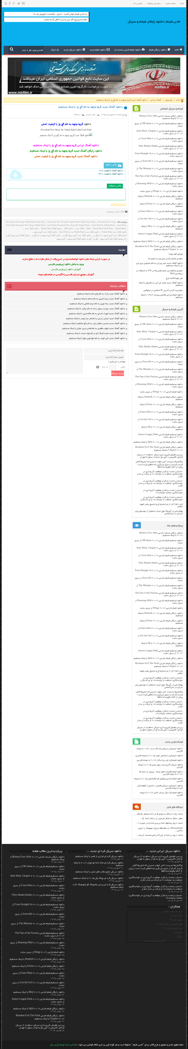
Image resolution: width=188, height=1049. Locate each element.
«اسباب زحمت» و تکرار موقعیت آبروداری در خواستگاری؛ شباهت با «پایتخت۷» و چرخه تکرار (161, 498)
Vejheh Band (120, 228)
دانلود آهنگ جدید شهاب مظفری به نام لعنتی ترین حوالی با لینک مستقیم (93, 328)
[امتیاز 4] (121, 204)
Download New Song (106, 222)
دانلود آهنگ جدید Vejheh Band (114, 232)
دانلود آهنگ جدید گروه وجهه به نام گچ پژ (110, 235)
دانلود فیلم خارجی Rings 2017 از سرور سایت (161, 191)
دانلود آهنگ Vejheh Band (51, 228)
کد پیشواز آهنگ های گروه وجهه (113, 239)
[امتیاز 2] (115, 204)
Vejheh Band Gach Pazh (103, 228)
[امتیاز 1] (112, 204)
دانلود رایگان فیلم (158, 50)
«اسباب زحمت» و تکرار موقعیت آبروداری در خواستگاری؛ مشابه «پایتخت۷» (163, 491)
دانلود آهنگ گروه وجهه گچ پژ (18, 235)
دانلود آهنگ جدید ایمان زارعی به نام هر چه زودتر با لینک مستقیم (95, 318)
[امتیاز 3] (118, 204)
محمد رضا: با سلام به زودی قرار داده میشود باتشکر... (159, 814)
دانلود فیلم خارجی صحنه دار (127, 50)
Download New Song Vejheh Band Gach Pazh (25, 222)
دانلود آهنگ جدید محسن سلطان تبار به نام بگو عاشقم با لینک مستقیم (94, 323)
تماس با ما (137, 3)
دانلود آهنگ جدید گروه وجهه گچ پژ (77, 235)
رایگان (180, 937)
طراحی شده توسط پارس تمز (63, 1045)
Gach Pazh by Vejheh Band (103, 225)
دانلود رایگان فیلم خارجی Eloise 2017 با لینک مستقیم (38, 966)
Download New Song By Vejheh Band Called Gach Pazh (71, 222)
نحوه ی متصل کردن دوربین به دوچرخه (165, 258)
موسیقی (168, 100)
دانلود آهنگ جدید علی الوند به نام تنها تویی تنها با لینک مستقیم (97, 338)
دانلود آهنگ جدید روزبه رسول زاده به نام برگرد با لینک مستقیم (96, 309)
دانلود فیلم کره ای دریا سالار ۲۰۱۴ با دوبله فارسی (160, 760)
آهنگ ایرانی (155, 100)
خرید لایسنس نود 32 (173, 928)
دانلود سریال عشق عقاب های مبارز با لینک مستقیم (99, 872)
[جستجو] (12, 49)
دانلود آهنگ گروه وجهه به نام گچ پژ (46, 235)
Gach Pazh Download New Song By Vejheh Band (68, 225)
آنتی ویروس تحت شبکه (154, 941)
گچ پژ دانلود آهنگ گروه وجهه (79, 239)
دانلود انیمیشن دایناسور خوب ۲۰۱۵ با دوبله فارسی (159, 755)
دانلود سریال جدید (73, 50)
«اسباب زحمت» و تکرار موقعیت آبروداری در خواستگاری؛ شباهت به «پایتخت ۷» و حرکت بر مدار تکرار (160, 474)
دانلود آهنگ (68, 228)
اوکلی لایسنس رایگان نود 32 (169, 924)
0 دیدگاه (78, 115)
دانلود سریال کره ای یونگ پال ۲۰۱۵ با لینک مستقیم (98, 878)
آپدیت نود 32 (176, 915)
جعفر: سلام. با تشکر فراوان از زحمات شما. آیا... (161, 818)
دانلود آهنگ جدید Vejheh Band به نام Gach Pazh (79, 232)
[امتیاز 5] (124, 204)
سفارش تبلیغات (154, 3)
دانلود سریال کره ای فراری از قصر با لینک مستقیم (99, 856)
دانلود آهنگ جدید (32, 228)
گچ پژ (95, 239)
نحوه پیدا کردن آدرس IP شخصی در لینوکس (163, 290)
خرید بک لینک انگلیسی (172, 911)
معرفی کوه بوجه (176, 254)
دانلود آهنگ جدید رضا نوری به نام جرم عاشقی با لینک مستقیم (97, 304)
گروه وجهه (61, 239)
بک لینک (55, 50)
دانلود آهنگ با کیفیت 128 (111, 171)
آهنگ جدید (79, 228)
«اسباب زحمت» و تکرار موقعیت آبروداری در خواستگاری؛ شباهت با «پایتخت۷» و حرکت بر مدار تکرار (160, 483)
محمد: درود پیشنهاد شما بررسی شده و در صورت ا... (159, 823)
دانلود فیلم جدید (97, 50)
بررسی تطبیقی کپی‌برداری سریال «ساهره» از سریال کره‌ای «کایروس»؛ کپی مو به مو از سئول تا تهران (160, 456)
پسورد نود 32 (176, 920)
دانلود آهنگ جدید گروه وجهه (45, 232)
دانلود (87, 124)
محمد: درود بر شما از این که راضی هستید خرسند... (159, 835)
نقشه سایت (170, 3)
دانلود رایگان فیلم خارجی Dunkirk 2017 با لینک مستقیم (37, 959)
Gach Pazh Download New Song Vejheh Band (25, 225)
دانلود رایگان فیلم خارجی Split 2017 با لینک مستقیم (158, 241)
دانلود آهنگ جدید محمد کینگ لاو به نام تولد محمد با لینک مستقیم (96, 333)
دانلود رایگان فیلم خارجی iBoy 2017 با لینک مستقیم (38, 992)
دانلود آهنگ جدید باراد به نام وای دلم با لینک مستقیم (101, 294)
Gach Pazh (121, 225)
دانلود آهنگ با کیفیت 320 (111, 174)
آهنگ (88, 228)
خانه (182, 3)
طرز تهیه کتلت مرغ (174, 278)
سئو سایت (178, 932)
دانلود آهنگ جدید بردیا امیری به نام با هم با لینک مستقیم (99, 299)
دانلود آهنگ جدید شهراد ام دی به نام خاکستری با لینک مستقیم (97, 313)
